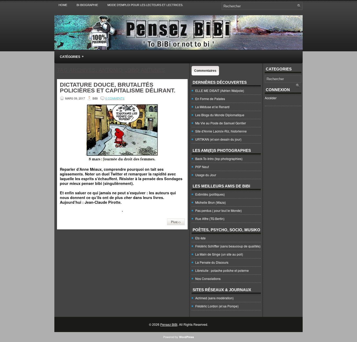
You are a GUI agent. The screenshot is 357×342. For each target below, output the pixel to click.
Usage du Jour (205, 175)
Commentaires (205, 71)
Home (63, 5)
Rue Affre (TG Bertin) (209, 218)
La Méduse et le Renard (212, 106)
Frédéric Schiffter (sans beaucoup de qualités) (228, 246)
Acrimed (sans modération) (214, 298)
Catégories (72, 56)
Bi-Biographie (87, 5)
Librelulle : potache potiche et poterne (222, 270)
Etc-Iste (200, 238)
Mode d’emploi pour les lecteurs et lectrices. (145, 5)
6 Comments (114, 98)
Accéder (271, 98)
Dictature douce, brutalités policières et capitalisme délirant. (117, 87)
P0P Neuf (202, 166)
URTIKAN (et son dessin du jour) (218, 139)
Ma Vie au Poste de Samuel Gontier (220, 123)
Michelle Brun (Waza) (210, 202)
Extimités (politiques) (210, 194)
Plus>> (176, 221)
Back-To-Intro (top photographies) (219, 158)
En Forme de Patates (210, 98)
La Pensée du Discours (211, 262)
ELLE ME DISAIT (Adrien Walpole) (219, 90)
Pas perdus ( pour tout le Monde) (218, 210)
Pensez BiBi (168, 324)
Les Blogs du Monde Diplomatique (219, 115)
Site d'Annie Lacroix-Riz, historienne (221, 131)
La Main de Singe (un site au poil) (219, 254)
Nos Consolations (208, 278)
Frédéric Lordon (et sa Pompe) (217, 306)
